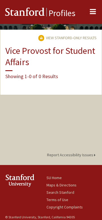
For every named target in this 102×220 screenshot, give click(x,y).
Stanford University (25, 180)
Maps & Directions (61, 185)
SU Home (54, 177)
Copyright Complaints (64, 207)
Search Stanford (60, 192)
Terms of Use (57, 199)
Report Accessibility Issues (70, 154)
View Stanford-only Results (71, 37)
